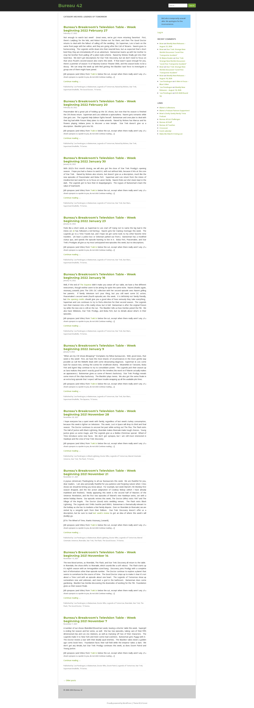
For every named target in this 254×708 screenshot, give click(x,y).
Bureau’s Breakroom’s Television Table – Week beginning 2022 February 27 (100, 28)
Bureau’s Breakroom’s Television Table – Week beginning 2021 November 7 (100, 619)
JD (74, 231)
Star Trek (132, 87)
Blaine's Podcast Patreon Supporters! (175, 110)
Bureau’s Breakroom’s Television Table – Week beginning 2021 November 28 (100, 412)
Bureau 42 (70, 5)
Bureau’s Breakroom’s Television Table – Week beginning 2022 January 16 (100, 276)
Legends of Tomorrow (105, 87)
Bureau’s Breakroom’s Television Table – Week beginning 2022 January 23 (100, 219)
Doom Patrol (112, 666)
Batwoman (92, 87)
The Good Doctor (86, 89)
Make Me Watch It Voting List (171, 134)
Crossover (164, 128)
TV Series (97, 89)
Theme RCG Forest (140, 703)
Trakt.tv (93, 74)
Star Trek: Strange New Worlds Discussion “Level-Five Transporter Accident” (172, 52)
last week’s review (101, 513)
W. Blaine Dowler (166, 58)
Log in (160, 32)
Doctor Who (104, 456)
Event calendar (165, 131)
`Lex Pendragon (80, 87)
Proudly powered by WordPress (119, 703)
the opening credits (76, 299)
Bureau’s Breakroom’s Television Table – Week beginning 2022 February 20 (100, 103)
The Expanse (85, 284)
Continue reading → (72, 81)
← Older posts (70, 680)
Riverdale (82, 540)
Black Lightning (93, 456)
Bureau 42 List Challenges (170, 119)
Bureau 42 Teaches (167, 125)
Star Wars (126, 203)
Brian (162, 43)
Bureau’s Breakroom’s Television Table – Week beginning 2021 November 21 (100, 472)
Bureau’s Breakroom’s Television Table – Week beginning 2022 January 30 (100, 159)
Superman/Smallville (71, 89)
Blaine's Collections (167, 107)
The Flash (82, 459)
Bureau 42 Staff (166, 122)
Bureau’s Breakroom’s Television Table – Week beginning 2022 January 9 (100, 347)
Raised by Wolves (122, 87)
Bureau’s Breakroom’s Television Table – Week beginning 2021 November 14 (100, 553)
